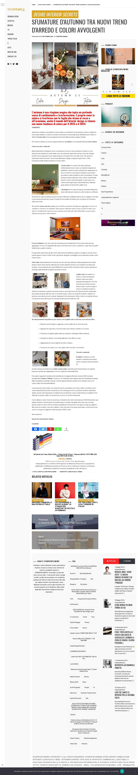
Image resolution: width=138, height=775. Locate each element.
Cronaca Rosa (13, 16)
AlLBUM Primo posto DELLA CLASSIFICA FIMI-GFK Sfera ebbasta (84, 567)
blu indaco (84, 584)
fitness (87, 622)
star (87, 698)
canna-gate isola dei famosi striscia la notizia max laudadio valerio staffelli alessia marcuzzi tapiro (83, 591)
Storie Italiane (105, 203)
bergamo (73, 584)
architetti (63, 471)
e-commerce (74, 617)
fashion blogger (75, 622)
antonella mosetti (85, 573)
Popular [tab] (112, 561)
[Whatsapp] (58, 428)
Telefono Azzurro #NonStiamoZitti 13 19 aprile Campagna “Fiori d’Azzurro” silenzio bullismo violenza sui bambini (83, 722)
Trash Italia (12, 38)
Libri (102, 164)
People (87, 687)
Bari (92, 579)
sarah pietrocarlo (75, 698)
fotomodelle (74, 628)
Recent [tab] (128, 561)
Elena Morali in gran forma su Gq (123, 606)
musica (86, 676)
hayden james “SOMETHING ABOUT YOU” (83, 633)
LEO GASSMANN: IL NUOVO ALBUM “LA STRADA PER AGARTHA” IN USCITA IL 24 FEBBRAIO (65, 505)
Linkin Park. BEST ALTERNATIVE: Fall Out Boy (84, 657)
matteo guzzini (75, 676)
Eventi (85, 617)
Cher (71, 599)
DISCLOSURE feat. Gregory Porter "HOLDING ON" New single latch (83, 610)
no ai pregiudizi (75, 687)
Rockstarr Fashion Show (88, 693)
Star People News (50, 471)
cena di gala (72, 471)
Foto (9, 47)
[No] (135, 771)
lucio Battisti (74, 664)
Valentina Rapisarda (90, 738)
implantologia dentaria (77, 646)
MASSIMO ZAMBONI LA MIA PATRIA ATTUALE (42, 502)
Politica (103, 186)
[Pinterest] (50, 428)
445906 (68, 459)
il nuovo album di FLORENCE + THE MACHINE (84, 639)
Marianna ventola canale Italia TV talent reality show (84, 670)
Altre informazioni (79, 461)
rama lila (73, 693)
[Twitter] (43, 428)
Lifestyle (11, 21)
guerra (85, 628)
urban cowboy (74, 738)
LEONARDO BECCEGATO (78, 651)
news (84, 682)
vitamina (84, 744)
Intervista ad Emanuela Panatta (125, 666)
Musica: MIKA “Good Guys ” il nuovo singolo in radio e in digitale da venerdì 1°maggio (123, 577)
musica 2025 (74, 682)
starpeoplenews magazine (110, 197)
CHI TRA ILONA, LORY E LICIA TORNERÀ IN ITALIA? (88, 503)
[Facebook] (35, 428)
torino (79, 471)
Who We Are (12, 52)
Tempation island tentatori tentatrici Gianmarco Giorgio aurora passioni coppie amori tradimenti (83, 731)
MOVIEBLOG (105, 175)
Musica (10, 25)
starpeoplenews (61, 36)
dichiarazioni (74, 604)
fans (92, 617)
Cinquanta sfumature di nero (87, 599)
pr (94, 687)
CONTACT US (12, 56)
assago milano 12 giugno (78, 579)
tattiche (72, 714)
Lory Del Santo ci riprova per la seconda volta (124, 695)
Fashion (11, 34)
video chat (73, 744)
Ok (122, 771)
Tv (8, 30)
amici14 (72, 573)
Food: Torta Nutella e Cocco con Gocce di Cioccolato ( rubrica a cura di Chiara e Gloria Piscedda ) (124, 637)
